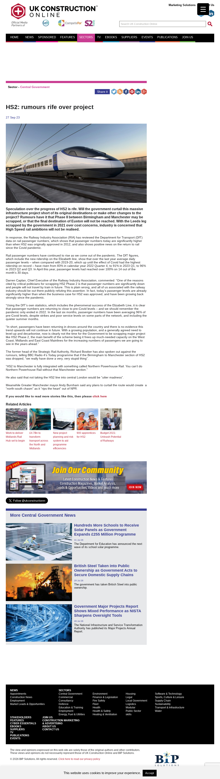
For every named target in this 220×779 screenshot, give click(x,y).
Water (158, 710)
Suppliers (129, 37)
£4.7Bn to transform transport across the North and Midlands (38, 440)
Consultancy (66, 700)
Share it (102, 91)
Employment (17, 700)
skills (128, 714)
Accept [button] (149, 773)
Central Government (35, 87)
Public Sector (133, 710)
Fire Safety (99, 700)
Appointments (18, 693)
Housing (131, 693)
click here (100, 396)
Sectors (86, 37)
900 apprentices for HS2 (86, 434)
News (29, 37)
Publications (167, 37)
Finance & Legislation (105, 697)
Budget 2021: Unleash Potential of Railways (110, 436)
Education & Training (71, 707)
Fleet (95, 704)
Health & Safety (102, 710)
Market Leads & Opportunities (27, 704)
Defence (64, 704)
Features (67, 37)
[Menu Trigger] (203, 9)
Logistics (131, 704)
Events (147, 37)
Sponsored (47, 37)
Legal (129, 697)
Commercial (66, 697)
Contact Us (50, 729)
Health (96, 707)
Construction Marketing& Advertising (60, 722)
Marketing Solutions (182, 5)
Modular (130, 707)
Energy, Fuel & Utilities (72, 714)
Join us (187, 37)
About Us (49, 726)
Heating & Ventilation (105, 714)
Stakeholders (20, 717)
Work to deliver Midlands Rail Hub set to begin (15, 436)
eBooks (111, 37)
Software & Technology (168, 693)
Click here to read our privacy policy (79, 759)
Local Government (136, 700)
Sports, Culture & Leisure (169, 697)
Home (14, 37)
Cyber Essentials (23, 723)
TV (99, 37)
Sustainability (163, 704)
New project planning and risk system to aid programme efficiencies (63, 440)
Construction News (21, 697)
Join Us (47, 717)
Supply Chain (163, 700)
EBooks (15, 726)
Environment (100, 693)
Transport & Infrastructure (169, 707)
